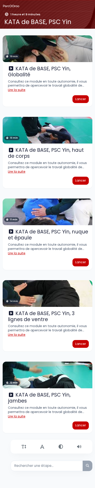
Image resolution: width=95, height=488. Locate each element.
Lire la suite (16, 90)
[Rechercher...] (87, 466)
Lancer (80, 99)
